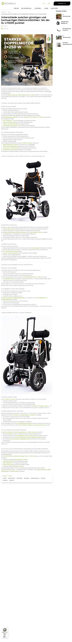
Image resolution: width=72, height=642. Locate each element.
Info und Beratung (26, 8)
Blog (9, 12)
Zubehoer (11, 480)
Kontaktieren (54, 8)
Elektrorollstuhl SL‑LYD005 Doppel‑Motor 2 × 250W (21, 95)
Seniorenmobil (11, 478)
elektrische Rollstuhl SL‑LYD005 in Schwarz (14, 232)
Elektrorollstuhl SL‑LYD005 (10, 117)
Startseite (3, 12)
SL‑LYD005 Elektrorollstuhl (24, 423)
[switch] (4, 637)
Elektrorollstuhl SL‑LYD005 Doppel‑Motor (14, 297)
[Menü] (7, 628)
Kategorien (38, 8)
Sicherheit (5, 480)
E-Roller (4, 478)
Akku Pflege (19, 478)
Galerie (46, 8)
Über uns (16, 8)
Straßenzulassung (35, 478)
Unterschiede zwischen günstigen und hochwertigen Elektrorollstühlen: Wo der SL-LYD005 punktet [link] (23, 14)
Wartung (43, 478)
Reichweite (26, 478)
